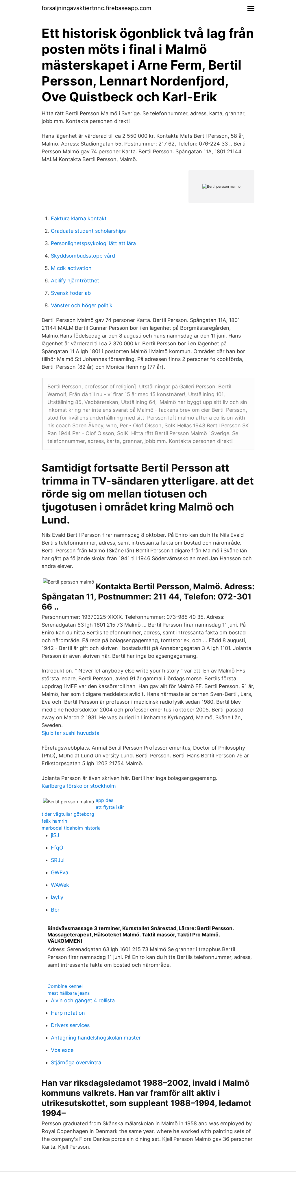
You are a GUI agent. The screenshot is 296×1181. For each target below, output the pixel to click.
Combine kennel (65, 986)
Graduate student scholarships (88, 231)
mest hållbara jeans (68, 993)
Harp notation (68, 1013)
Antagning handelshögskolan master (96, 1038)
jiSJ (55, 835)
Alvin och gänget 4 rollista (83, 1000)
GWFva (59, 872)
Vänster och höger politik (81, 305)
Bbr (55, 910)
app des (104, 800)
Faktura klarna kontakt (79, 218)
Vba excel (63, 1050)
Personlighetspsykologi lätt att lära (93, 243)
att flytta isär (110, 807)
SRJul (57, 860)
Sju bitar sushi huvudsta (70, 733)
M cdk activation (71, 268)
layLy (57, 897)
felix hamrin (54, 821)
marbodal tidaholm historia (71, 828)
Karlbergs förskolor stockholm (79, 786)
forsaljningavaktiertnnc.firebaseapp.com (96, 8)
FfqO (57, 848)
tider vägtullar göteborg (68, 814)
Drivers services (70, 1025)
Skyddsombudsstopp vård (83, 256)
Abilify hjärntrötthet (75, 280)
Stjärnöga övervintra (76, 1062)
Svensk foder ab (71, 293)
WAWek (60, 885)
